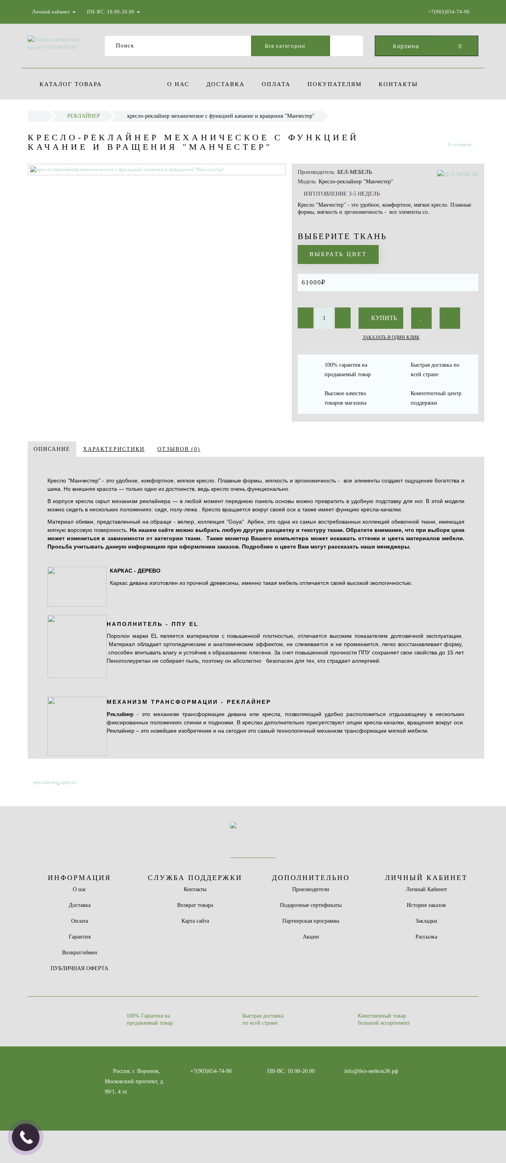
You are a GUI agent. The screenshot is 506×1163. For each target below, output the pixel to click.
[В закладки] (421, 318)
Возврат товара (195, 905)
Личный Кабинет (426, 889)
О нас (178, 84)
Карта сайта (195, 921)
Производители (310, 889)
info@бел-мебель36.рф (371, 1071)
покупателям (335, 84)
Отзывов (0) (178, 449)
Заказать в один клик (391, 337)
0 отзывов (459, 144)
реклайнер (46, 782)
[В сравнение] (450, 318)
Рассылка (426, 937)
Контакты (398, 84)
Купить (383, 318)
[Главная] (38, 116)
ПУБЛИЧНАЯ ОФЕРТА (79, 968)
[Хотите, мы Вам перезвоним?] (25, 1137)
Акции (311, 937)
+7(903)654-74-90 (211, 1071)
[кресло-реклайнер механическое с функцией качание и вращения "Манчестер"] (157, 169)
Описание (52, 449)
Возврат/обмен (79, 953)
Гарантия (80, 937)
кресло (69, 782)
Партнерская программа (310, 921)
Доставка (225, 84)
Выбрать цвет (338, 254)
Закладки (426, 921)
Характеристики (114, 449)
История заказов (426, 905)
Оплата (276, 84)
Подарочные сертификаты (311, 905)
